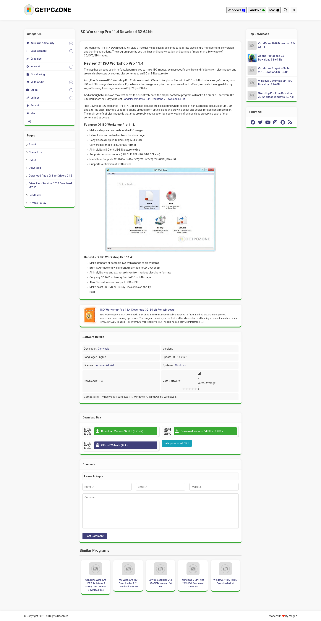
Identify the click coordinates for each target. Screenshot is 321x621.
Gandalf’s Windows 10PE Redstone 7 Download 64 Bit (154, 98)
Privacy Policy (37, 202)
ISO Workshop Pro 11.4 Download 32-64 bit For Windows (137, 309)
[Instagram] (275, 122)
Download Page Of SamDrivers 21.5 (50, 175)
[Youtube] (268, 122)
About (32, 144)
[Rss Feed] (290, 122)
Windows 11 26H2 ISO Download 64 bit (225, 581)
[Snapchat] (283, 122)
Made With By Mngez (283, 616)
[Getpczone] (48, 10)
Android (256, 10)
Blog (29, 121)
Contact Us (35, 152)
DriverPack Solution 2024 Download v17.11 (50, 185)
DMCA (32, 160)
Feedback (35, 195)
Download (35, 167)
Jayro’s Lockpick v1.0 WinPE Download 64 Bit (160, 583)
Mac (272, 10)
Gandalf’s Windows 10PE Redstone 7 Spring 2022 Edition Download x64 (95, 584)
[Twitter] (260, 122)
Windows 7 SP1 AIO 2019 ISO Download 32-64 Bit (193, 583)
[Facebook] (253, 122)
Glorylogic (103, 348)
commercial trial (104, 365)
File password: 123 (176, 443)
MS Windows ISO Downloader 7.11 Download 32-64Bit (128, 583)
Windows (235, 10)
